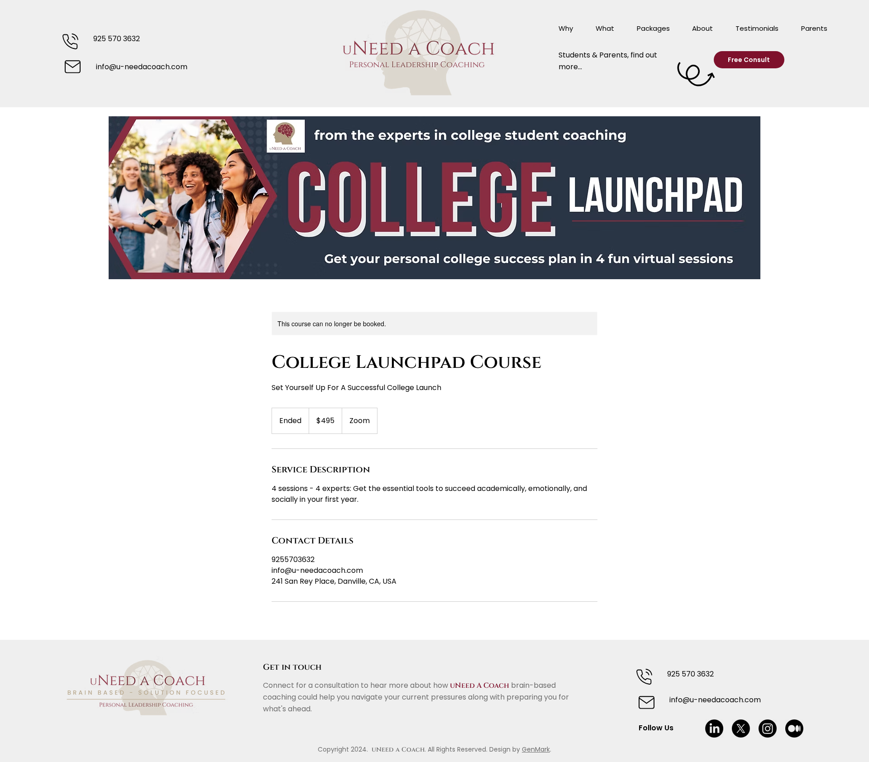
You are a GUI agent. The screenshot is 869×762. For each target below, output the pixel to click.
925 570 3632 (116, 38)
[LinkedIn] (714, 728)
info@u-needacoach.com (141, 67)
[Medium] (794, 728)
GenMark (536, 749)
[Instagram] (768, 728)
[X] (741, 728)
